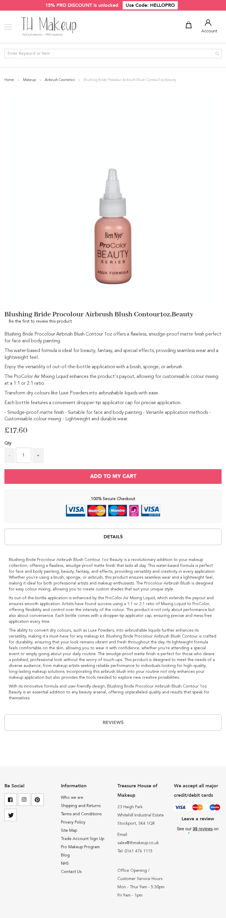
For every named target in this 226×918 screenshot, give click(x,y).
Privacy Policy (73, 822)
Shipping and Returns (81, 806)
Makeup (30, 80)
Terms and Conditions (81, 814)
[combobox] (113, 53)
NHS (65, 863)
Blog (65, 855)
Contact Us (71, 872)
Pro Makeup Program (80, 847)
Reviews (113, 722)
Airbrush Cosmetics (60, 80)
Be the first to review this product (40, 321)
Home (9, 80)
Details (113, 537)
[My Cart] (189, 26)
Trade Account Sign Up (82, 839)
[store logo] (49, 27)
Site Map (69, 831)
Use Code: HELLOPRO (150, 5)
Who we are (72, 798)
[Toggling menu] (8, 26)
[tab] (113, 537)
